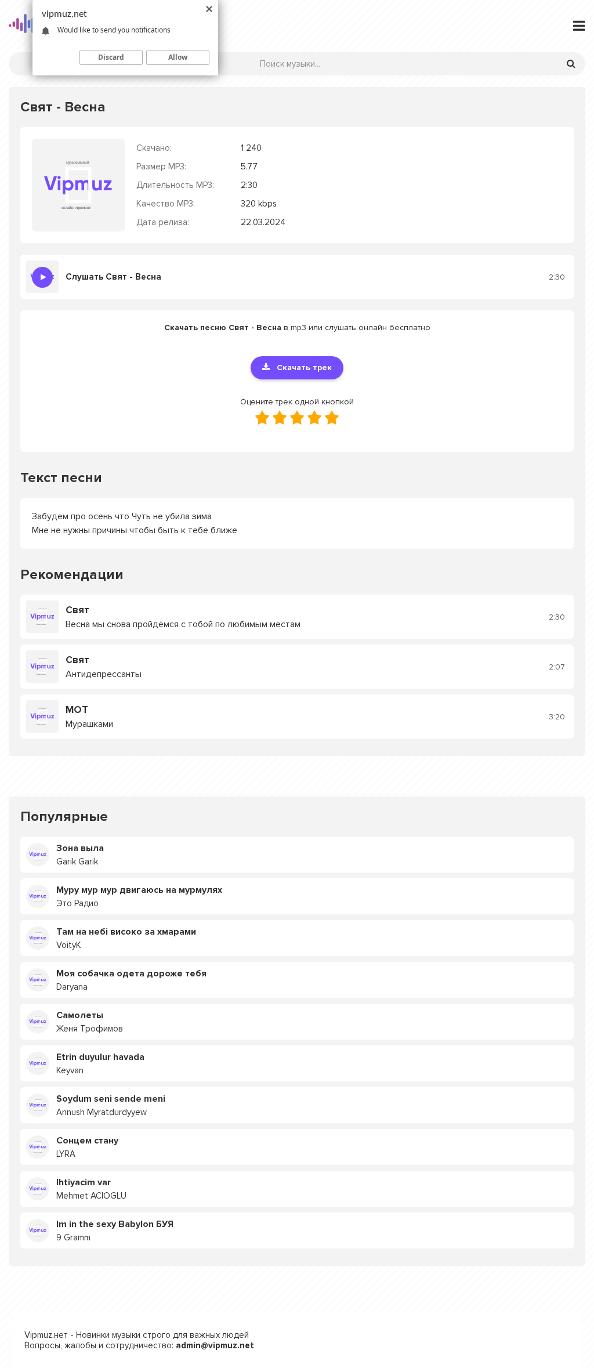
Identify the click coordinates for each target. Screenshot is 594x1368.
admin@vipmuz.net (215, 1345)
